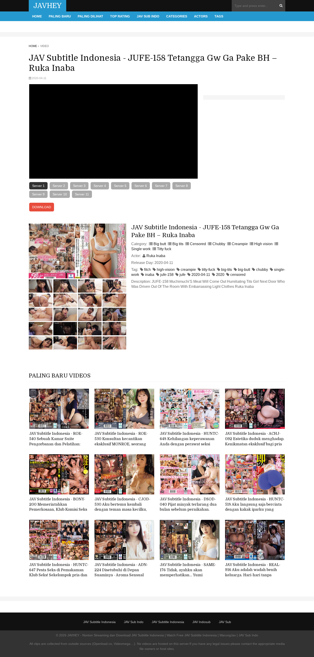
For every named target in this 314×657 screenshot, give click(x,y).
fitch (147, 270)
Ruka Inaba (155, 256)
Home (37, 16)
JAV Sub (225, 622)
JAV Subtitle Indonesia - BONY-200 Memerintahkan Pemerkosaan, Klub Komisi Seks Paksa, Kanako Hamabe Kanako (58, 507)
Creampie (240, 244)
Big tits (177, 244)
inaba (149, 275)
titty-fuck (208, 270)
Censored (198, 244)
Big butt (160, 244)
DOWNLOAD (41, 207)
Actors (201, 16)
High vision (263, 244)
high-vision (166, 270)
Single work (141, 249)
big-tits (226, 270)
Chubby (218, 244)
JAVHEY (47, 5)
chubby (262, 270)
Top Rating (120, 16)
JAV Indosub (201, 622)
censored (237, 275)
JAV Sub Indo (148, 16)
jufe (183, 275)
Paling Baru (60, 16)
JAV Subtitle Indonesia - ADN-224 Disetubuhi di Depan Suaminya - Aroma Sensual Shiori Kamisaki (121, 572)
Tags (218, 16)
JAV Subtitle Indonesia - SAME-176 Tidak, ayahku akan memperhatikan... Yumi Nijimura (188, 572)
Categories (176, 16)
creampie (188, 270)
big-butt (244, 270)
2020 (220, 275)
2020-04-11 (200, 275)
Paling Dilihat (90, 16)
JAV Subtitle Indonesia (99, 622)
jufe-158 (167, 275)
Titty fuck (164, 249)
